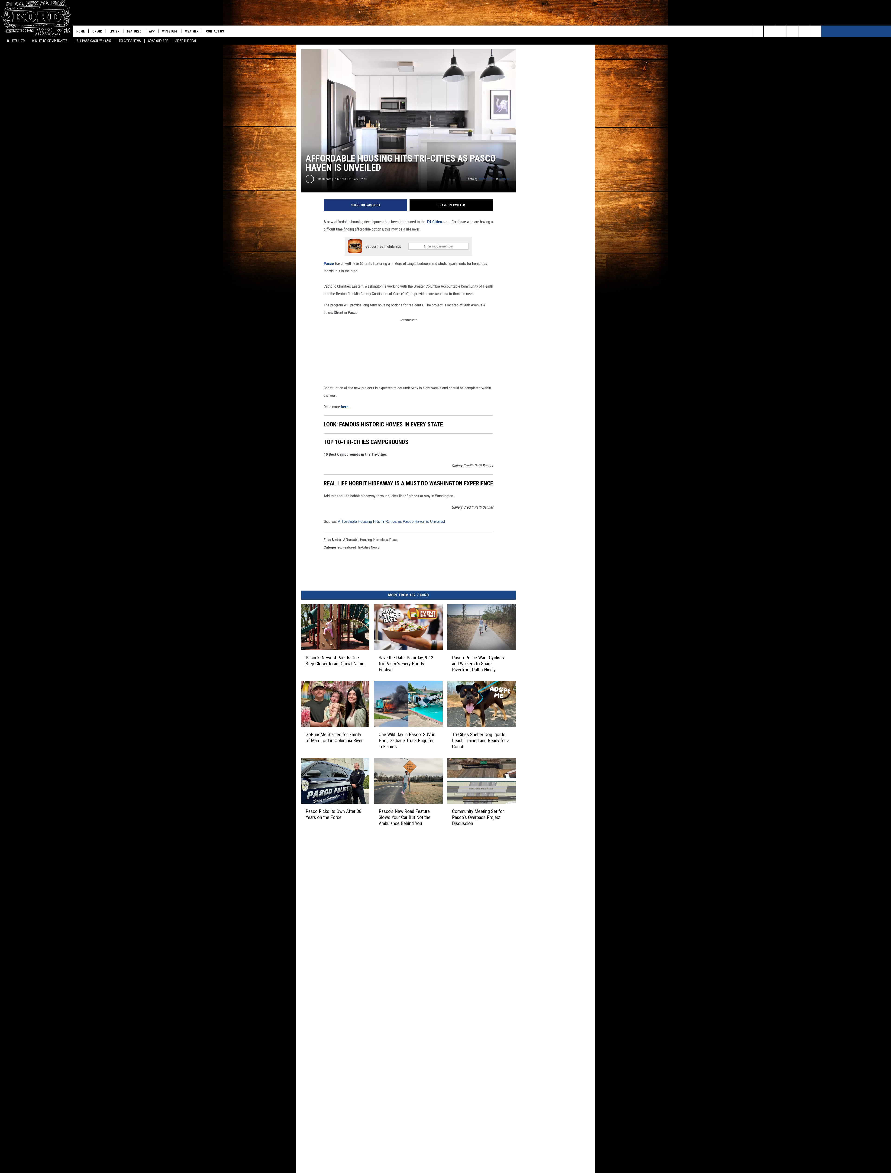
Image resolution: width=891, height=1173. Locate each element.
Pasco (329, 263)
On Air (97, 31)
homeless (380, 540)
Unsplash (505, 179)
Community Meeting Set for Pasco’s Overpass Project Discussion (478, 817)
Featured (134, 31)
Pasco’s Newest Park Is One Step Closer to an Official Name (335, 660)
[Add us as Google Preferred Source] (769, 31)
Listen (114, 31)
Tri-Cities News (130, 41)
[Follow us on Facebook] (781, 31)
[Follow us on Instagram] (792, 31)
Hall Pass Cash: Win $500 (93, 41)
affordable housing (357, 540)
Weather (191, 31)
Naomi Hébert (486, 179)
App (152, 31)
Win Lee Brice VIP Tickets (50, 41)
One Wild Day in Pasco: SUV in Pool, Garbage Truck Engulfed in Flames (407, 740)
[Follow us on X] (804, 31)
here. (345, 406)
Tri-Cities (434, 221)
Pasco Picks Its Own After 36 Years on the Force (333, 814)
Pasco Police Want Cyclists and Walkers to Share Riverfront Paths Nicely (478, 664)
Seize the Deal (186, 41)
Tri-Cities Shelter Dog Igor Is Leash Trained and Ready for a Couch (480, 740)
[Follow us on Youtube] (815, 31)
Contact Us (215, 31)
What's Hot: (16, 41)
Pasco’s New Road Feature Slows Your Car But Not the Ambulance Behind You (404, 817)
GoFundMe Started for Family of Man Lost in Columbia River (334, 737)
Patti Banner (323, 179)
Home (80, 31)
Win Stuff (170, 31)
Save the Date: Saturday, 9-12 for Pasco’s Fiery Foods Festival (406, 663)
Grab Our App (158, 41)
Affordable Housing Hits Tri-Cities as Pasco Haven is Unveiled (391, 521)
